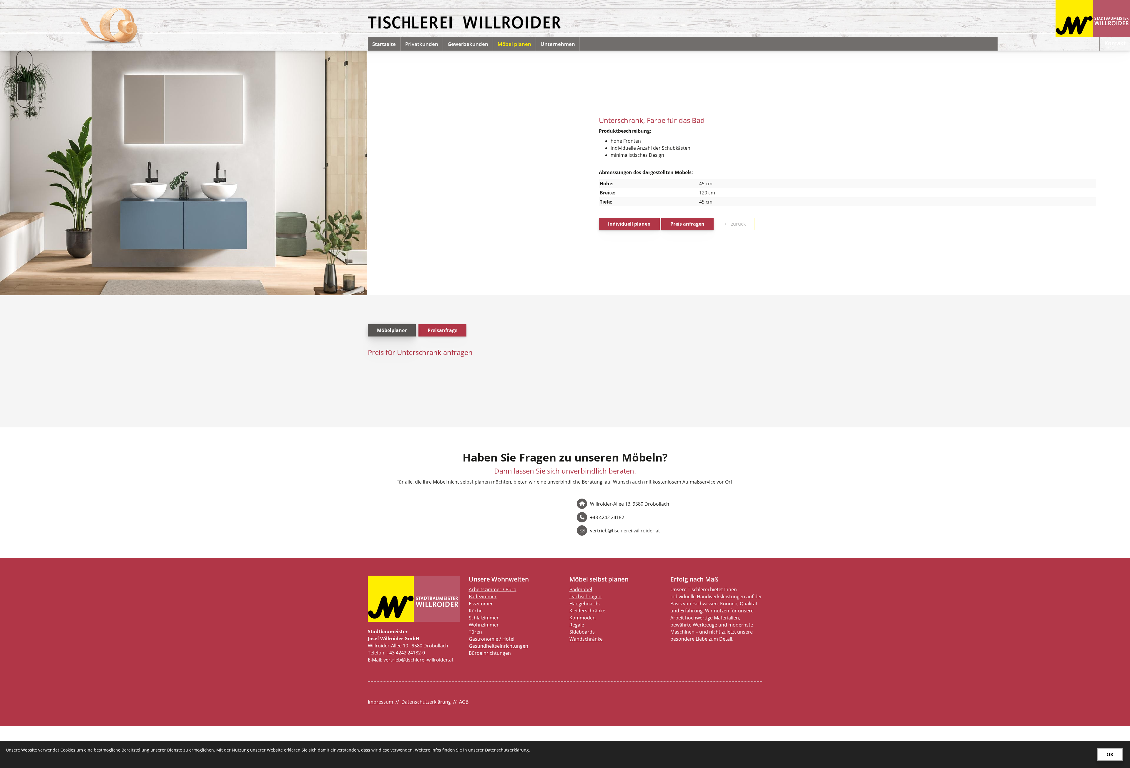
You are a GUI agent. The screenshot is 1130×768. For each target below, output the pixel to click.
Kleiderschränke (587, 610)
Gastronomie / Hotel (491, 639)
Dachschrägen (585, 596)
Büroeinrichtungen (490, 653)
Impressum (380, 702)
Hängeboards (584, 603)
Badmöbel (580, 589)
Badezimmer (483, 596)
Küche (476, 610)
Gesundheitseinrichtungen (498, 646)
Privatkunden (421, 44)
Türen (475, 632)
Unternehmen (558, 44)
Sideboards (582, 632)
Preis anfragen (687, 224)
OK (1110, 754)
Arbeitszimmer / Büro (492, 589)
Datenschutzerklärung (426, 702)
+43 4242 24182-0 (406, 652)
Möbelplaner (392, 330)
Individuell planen (629, 224)
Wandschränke (586, 639)
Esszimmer (481, 603)
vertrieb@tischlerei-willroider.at (418, 660)
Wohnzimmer (484, 625)
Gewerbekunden (468, 44)
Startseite (384, 44)
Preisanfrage (442, 330)
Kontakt (1115, 43)
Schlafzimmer (484, 617)
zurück (738, 224)
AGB (463, 702)
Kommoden (582, 617)
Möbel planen (514, 44)
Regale (576, 625)
